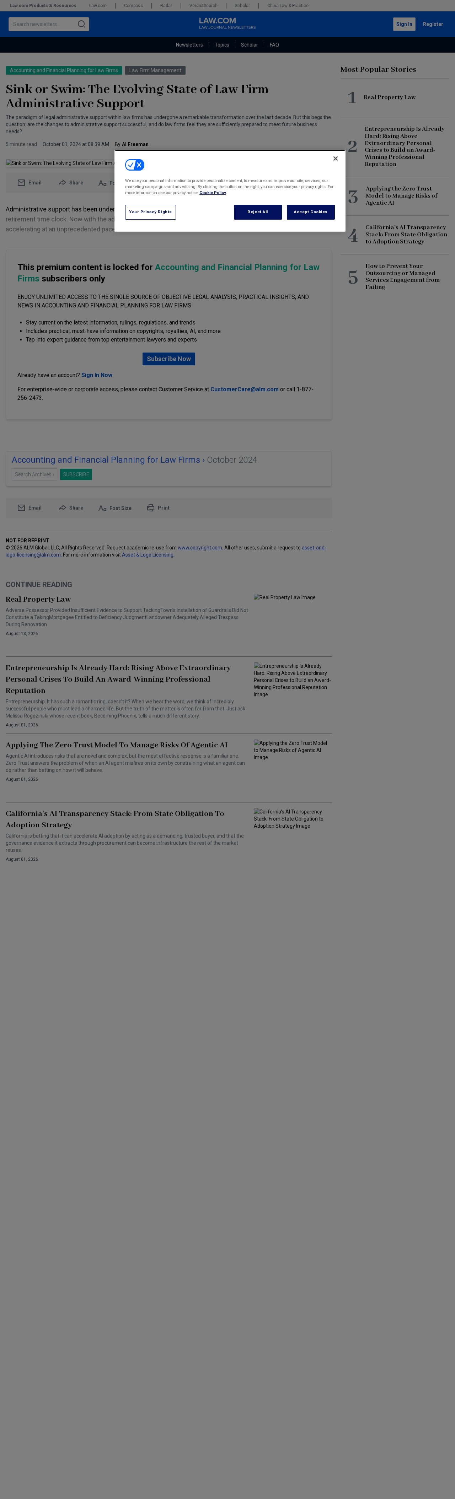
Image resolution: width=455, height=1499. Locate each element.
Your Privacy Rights (150, 211)
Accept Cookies (311, 211)
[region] (230, 191)
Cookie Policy (212, 192)
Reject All (257, 211)
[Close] (335, 158)
